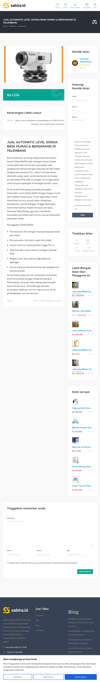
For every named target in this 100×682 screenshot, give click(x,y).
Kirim (83, 215)
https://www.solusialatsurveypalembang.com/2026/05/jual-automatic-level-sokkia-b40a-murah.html (39, 122)
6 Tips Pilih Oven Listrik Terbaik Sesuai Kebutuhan (80, 650)
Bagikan (77, 243)
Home (5, 26)
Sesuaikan (17, 677)
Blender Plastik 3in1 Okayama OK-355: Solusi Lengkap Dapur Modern (82, 427)
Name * (75, 107)
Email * (74, 96)
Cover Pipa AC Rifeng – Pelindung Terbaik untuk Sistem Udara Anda (82, 485)
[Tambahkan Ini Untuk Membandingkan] (89, 296)
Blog (37, 625)
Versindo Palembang (85, 60)
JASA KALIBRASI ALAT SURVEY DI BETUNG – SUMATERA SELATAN (82, 291)
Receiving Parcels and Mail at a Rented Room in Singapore (80, 641)
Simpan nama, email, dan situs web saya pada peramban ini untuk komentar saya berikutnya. (43, 563)
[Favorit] (92, 296)
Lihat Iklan (40, 630)
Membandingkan (89, 251)
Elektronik (13, 26)
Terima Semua (81, 677)
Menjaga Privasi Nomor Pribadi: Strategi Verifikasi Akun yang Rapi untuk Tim (81, 622)
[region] (50, 668)
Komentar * (11, 518)
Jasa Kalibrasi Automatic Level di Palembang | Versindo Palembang (82, 330)
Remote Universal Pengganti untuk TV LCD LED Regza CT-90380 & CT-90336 (82, 447)
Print (88, 243)
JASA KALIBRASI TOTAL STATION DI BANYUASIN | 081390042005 (82, 369)
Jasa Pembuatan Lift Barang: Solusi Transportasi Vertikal (81, 633)
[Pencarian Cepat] (94, 22)
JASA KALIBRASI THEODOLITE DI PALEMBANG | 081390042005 (82, 350)
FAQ (37, 620)
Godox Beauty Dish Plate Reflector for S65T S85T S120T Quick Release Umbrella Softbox (82, 466)
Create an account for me (83, 207)
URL (68, 550)
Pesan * (75, 117)
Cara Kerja (39, 615)
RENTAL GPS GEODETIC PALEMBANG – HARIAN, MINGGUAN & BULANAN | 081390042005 (82, 311)
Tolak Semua (48, 677)
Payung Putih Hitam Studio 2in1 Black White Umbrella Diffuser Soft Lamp (82, 408)
